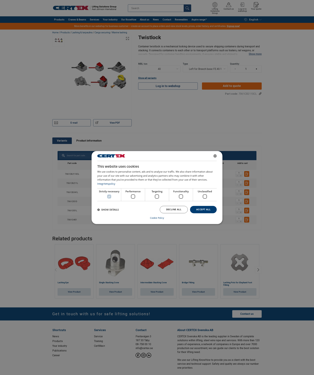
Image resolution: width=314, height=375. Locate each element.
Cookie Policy (157, 217)
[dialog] (157, 187)
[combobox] (215, 156)
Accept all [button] (203, 209)
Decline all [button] (173, 209)
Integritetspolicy (106, 183)
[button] (108, 209)
